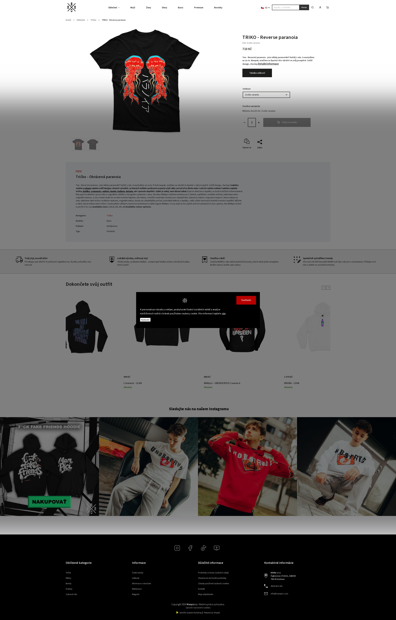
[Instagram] (177, 548)
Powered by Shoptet (212, 612)
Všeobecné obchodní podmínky (212, 578)
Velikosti (135, 578)
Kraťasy (69, 589)
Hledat (304, 7)
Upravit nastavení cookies (198, 607)
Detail (115, 378)
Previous (324, 287)
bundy (113, 191)
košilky (86, 191)
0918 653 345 (276, 586)
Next (328, 287)
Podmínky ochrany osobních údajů (213, 572)
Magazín (135, 594)
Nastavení (145, 319)
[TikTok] (203, 548)
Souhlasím (246, 300)
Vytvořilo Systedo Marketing (190, 612)
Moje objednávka (205, 594)
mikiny (105, 191)
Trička (109, 215)
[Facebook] (190, 548)
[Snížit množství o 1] (244, 122)
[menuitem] (116, 7)
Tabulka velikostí (257, 73)
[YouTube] (216, 548)
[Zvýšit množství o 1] (258, 122)
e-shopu (87, 188)
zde (224, 313)
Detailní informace (268, 64)
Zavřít (305, 153)
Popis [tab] (79, 171)
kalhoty (121, 191)
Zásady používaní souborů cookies (213, 583)
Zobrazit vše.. (72, 594)
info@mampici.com (279, 593)
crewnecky (96, 191)
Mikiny (68, 578)
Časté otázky (137, 572)
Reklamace (137, 589)
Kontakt (201, 589)
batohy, (129, 191)
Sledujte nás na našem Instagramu (199, 409)
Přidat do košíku (289, 122)
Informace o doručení (141, 583)
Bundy (68, 583)
